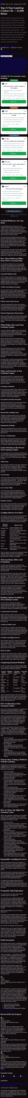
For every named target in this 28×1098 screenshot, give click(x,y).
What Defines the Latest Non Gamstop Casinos (13, 59)
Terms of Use (11, 1083)
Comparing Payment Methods (8, 67)
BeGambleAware (8, 1076)
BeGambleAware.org (14, 215)
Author (2, 2)
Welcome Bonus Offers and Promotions (16, 64)
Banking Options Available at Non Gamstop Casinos (14, 66)
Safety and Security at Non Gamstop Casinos (14, 61)
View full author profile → (7, 1011)
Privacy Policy (4, 1083)
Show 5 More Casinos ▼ (14, 211)
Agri (2, 1)
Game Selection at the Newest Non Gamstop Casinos (14, 62)
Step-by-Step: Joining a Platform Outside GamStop (13, 69)
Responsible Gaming (10, 1085)
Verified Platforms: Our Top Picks (9, 57)
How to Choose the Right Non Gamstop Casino (13, 71)
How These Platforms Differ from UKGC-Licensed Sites (13, 58)
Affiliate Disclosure (19, 1083)
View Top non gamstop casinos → (9, 46)
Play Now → (14, 101)
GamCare (16, 1076)
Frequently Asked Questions (12, 73)
